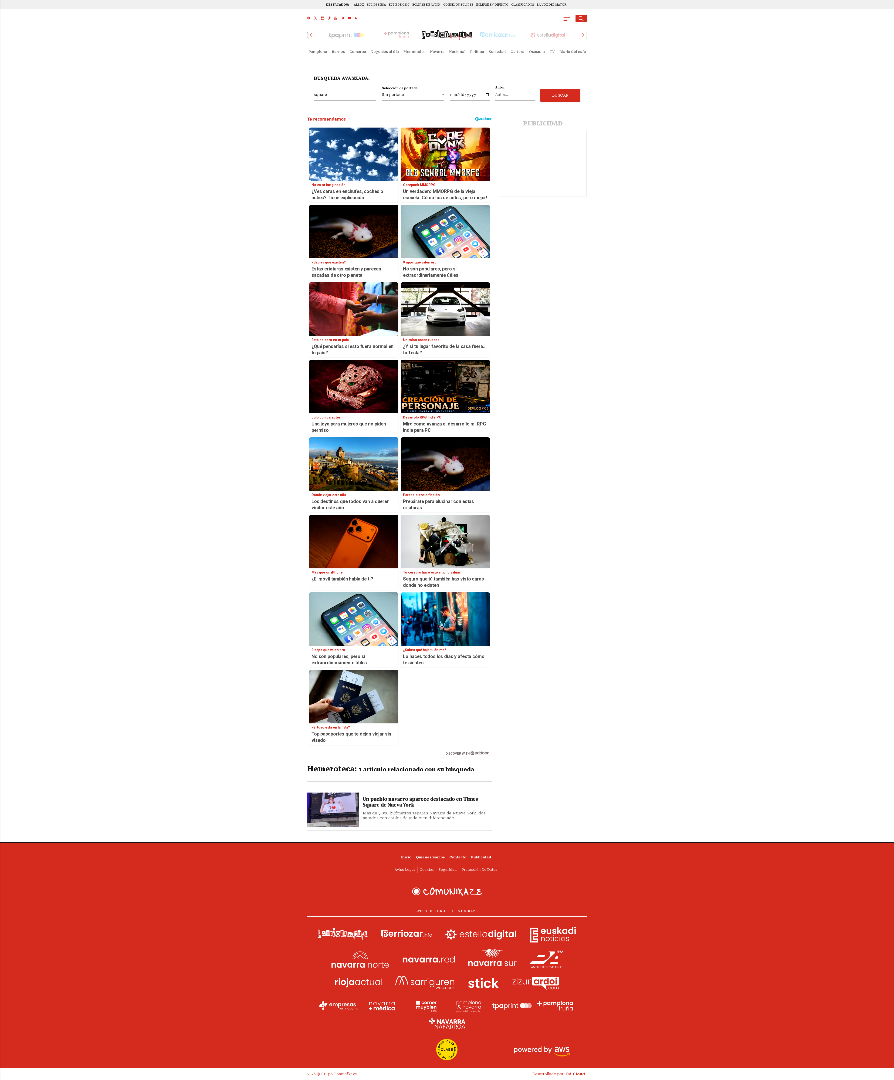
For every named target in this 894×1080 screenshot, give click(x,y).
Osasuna (537, 52)
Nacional (457, 52)
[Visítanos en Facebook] (308, 18)
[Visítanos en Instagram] (322, 18)
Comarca (357, 52)
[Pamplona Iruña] (555, 1006)
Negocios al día (385, 52)
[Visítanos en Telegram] (342, 18)
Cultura (517, 52)
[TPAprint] (512, 1006)
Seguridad (448, 870)
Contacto (457, 857)
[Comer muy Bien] (425, 1006)
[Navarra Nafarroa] (447, 1023)
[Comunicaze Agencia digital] (447, 891)
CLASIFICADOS (522, 4)
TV (552, 52)
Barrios (338, 52)
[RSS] (356, 18)
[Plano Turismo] (468, 1006)
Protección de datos (479, 870)
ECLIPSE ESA (376, 4)
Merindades (414, 52)
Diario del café (572, 52)
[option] (447, 35)
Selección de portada (399, 88)
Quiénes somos (430, 857)
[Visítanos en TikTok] (329, 18)
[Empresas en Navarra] (339, 1006)
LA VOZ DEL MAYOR (551, 4)
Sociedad (497, 52)
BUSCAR (560, 95)
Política (477, 52)
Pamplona (317, 52)
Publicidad (481, 857)
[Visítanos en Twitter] (315, 18)
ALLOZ (359, 4)
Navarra (437, 52)
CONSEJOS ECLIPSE (458, 4)
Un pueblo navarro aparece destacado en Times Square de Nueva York (420, 802)
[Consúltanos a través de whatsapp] (335, 18)
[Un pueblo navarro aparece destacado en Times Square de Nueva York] (333, 810)
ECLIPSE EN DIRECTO (492, 4)
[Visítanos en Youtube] (349, 18)
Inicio (405, 857)
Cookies (427, 870)
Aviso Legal (405, 870)
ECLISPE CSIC (399, 4)
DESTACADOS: (337, 4)
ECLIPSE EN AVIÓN (426, 4)
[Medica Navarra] (382, 1006)
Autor (500, 87)
